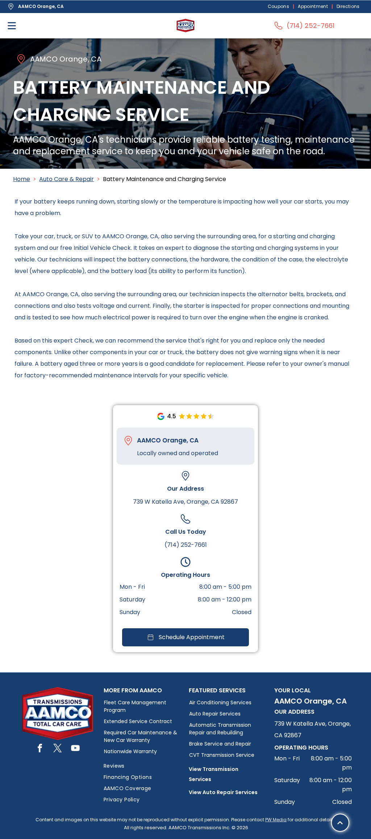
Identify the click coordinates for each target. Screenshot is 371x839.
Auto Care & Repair (66, 179)
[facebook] (40, 749)
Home (21, 179)
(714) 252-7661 (185, 545)
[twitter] (58, 749)
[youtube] (75, 749)
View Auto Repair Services (223, 792)
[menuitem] (279, 7)
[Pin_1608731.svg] (128, 440)
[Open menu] (11, 25)
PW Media (276, 820)
